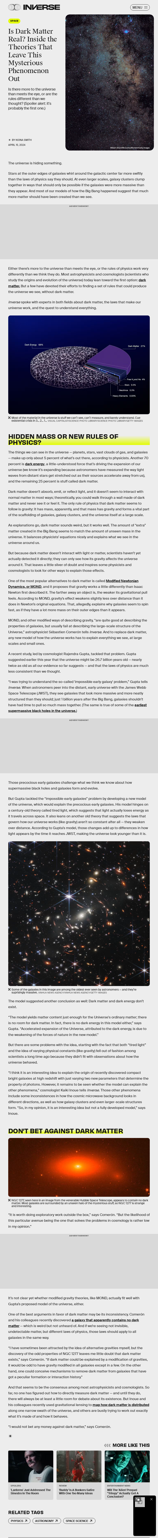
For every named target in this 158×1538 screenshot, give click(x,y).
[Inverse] (42, 7)
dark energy (34, 464)
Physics (17, 1521)
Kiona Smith (24, 140)
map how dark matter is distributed (121, 1405)
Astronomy (44, 1521)
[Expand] (138, 1499)
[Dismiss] (151, 1499)
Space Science (77, 1521)
